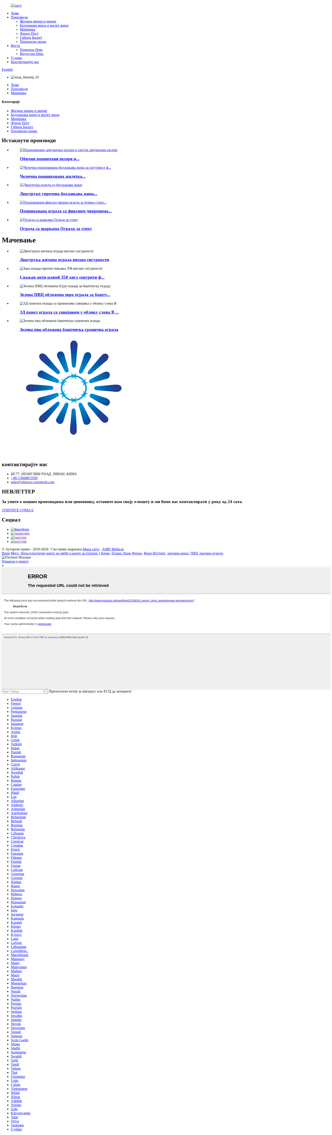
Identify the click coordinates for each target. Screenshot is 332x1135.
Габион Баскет (31, 37)
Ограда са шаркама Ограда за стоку (56, 228)
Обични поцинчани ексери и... (49, 158)
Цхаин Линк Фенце (127, 553)
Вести (15, 46)
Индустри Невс (32, 54)
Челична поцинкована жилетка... (53, 176)
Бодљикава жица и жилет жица (44, 25)
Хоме (15, 13)
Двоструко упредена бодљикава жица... (58, 193)
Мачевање (27, 29)
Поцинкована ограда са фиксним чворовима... (66, 211)
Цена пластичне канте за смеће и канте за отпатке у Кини (65, 553)
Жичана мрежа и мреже (38, 21)
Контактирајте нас (25, 62)
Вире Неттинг (154, 553)
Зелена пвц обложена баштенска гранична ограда (69, 329)
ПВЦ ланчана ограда (206, 553)
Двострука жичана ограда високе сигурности (64, 259)
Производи (19, 17)
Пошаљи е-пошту (15, 561)
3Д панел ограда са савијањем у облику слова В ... (69, 312)
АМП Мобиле (113, 549)
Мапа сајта (91, 549)
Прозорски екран (33, 41)
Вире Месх (10, 553)
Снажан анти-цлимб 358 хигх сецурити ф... (62, 277)
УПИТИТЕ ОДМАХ (18, 510)
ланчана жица (178, 553)
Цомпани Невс (31, 50)
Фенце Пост (29, 33)
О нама (16, 58)
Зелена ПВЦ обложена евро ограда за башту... (65, 294)
